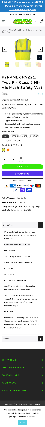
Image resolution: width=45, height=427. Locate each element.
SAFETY (27, 210)
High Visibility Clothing (23, 206)
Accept (22, 423)
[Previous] (4, 49)
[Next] (40, 49)
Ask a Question (8, 198)
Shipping (5, 100)
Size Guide (21, 198)
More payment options (22, 180)
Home (4, 30)
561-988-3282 (28, 14)
